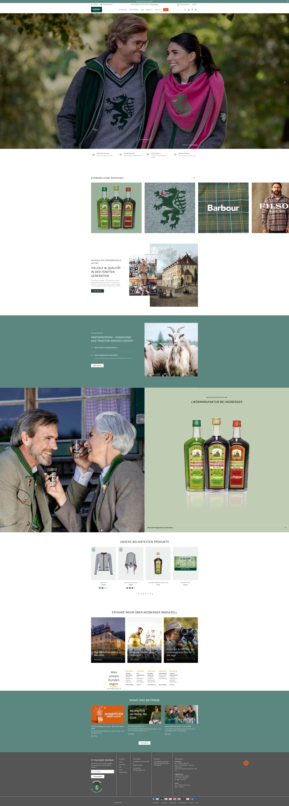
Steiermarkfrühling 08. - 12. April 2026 (178, 726)
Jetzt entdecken (193, 145)
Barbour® (223, 208)
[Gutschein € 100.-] (185, 563)
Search (121, 769)
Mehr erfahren (154, 4)
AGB (197, 802)
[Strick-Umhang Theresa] (130, 563)
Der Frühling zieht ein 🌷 (136, 726)
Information (156, 802)
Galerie (121, 762)
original (100, 588)
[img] (114, 687)
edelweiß (105, 588)
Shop (165, 9)
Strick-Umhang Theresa (130, 582)
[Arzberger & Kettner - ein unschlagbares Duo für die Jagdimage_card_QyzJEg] (181, 640)
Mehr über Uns (97, 291)
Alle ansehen (144, 743)
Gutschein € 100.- (185, 582)
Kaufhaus (148, 9)
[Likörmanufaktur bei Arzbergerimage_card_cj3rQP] (144, 640)
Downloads (122, 764)
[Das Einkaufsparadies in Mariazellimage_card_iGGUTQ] (108, 640)
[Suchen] (185, 9)
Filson (277, 208)
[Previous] (126, 1)
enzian (102, 588)
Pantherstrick (123, 9)
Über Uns (157, 9)
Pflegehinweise (123, 772)
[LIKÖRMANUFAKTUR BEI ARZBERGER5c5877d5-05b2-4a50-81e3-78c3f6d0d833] (216, 460)
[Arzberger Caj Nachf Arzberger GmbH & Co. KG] (96, 9)
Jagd (142, 9)
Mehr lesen (94, 736)
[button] (195, 9)
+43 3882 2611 (137, 768)
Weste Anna (103, 582)
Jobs (120, 767)
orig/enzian (130, 588)
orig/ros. (132, 588)
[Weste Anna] (103, 563)
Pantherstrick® (170, 208)
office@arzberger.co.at (139, 770)
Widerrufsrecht (182, 802)
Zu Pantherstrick (145, 139)
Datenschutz (173, 802)
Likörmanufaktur (134, 9)
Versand (191, 802)
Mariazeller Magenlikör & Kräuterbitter (160, 527)
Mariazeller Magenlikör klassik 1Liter (158, 582)
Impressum (164, 802)
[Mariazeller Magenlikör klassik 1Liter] (158, 563)
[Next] (162, 1)
